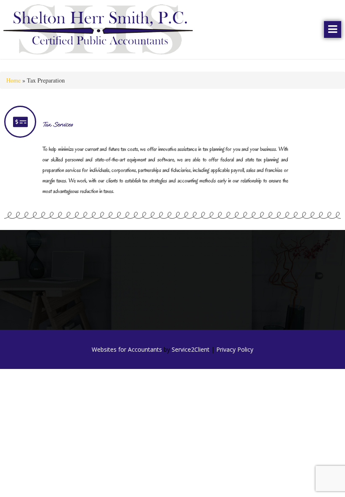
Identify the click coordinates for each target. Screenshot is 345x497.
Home (13, 80)
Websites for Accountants (127, 349)
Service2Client (191, 349)
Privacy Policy (234, 349)
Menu (333, 29)
